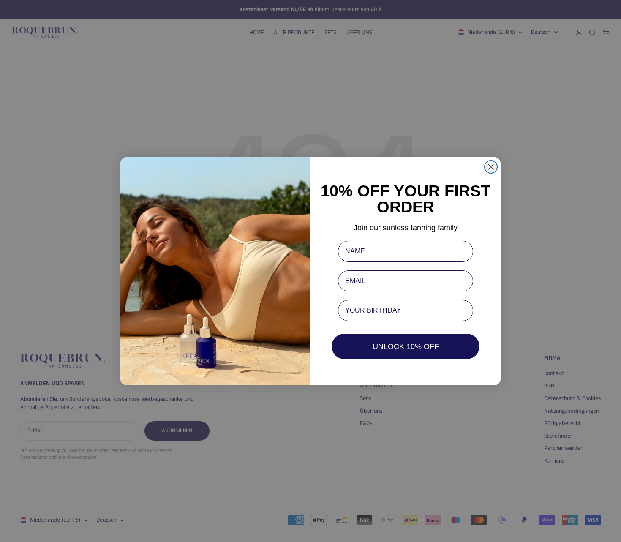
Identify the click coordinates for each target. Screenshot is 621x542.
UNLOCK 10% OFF (406, 346)
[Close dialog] (491, 167)
